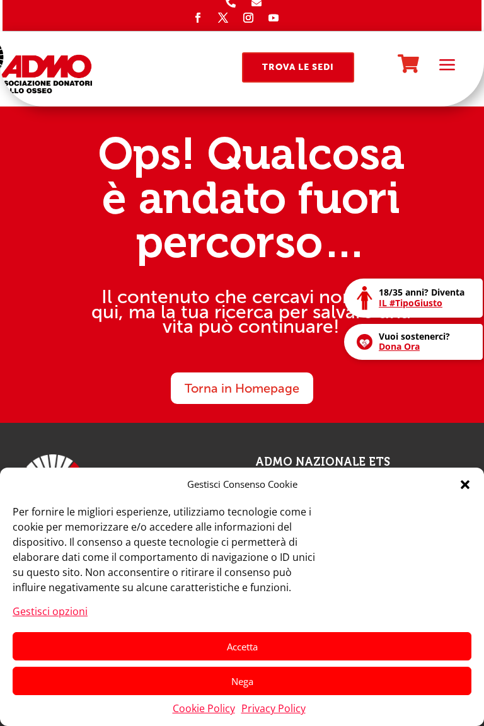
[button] (465, 484)
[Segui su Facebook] (198, 18)
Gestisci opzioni (50, 611)
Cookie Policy (204, 708)
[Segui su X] (223, 18)
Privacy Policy (273, 708)
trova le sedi (298, 67)
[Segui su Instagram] (248, 18)
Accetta (242, 646)
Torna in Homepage (242, 388)
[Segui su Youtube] (273, 18)
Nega (242, 681)
